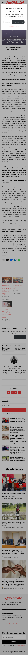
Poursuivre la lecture (14, 26)
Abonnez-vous (18, 22)
